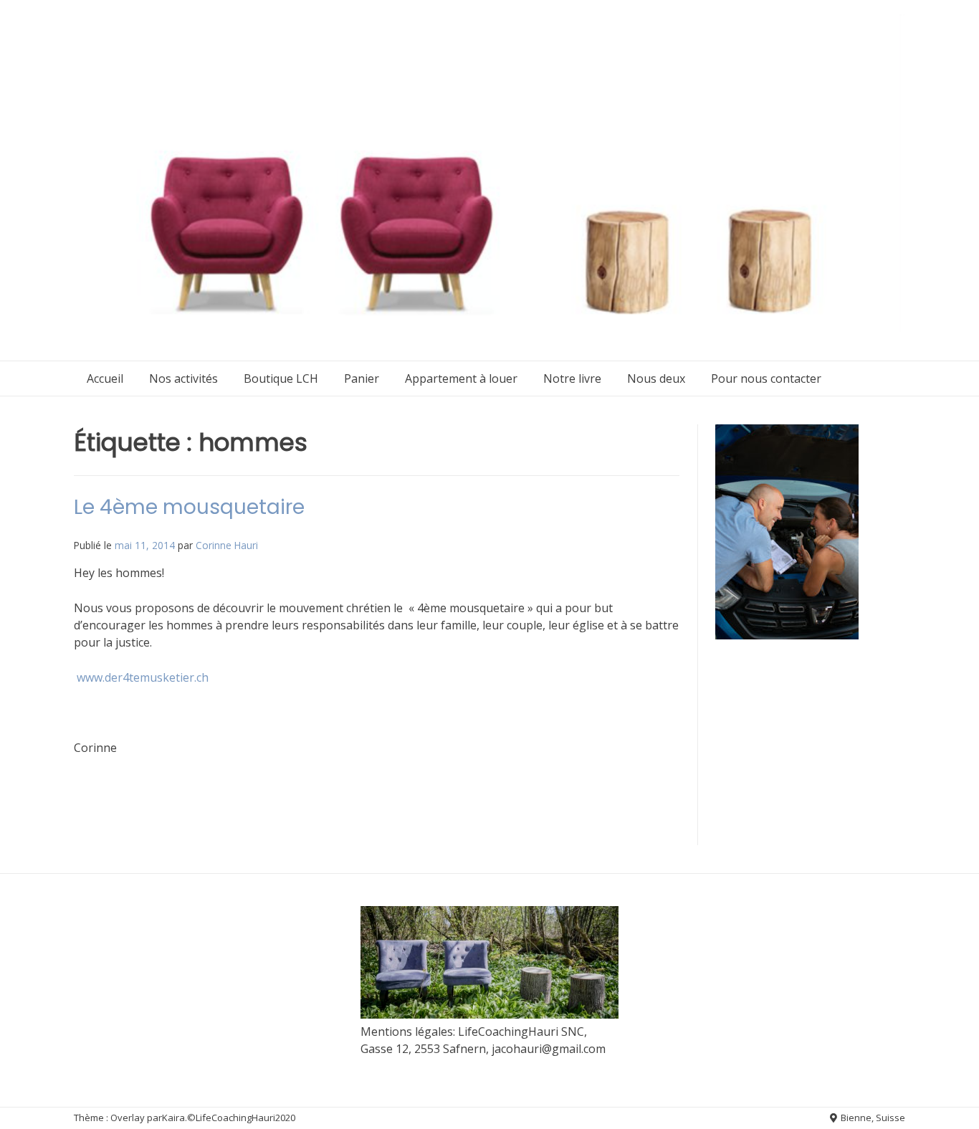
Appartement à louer (461, 378)
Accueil (105, 378)
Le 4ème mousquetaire (189, 507)
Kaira (173, 1117)
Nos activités (183, 378)
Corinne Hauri (227, 545)
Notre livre (572, 378)
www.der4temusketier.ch (143, 677)
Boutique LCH (281, 378)
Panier (361, 378)
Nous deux (656, 378)
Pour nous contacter (766, 378)
